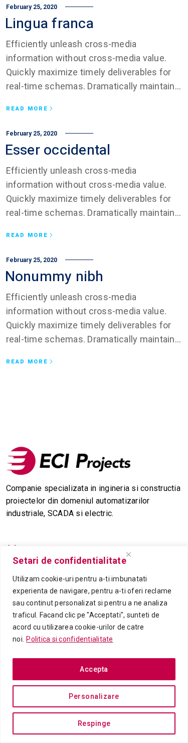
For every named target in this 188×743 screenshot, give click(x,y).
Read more (27, 108)
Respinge (94, 723)
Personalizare (94, 696)
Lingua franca (49, 24)
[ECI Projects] (68, 461)
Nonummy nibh (54, 277)
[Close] (128, 554)
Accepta (94, 669)
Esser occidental (58, 150)
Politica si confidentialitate (69, 639)
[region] (94, 644)
